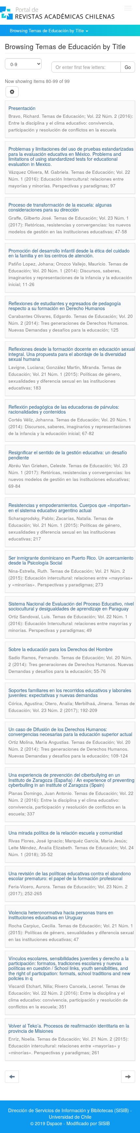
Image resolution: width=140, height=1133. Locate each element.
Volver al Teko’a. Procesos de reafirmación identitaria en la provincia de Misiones (68, 1028)
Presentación (21, 108)
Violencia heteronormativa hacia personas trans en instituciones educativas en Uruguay (60, 915)
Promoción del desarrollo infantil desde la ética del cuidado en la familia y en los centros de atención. (69, 253)
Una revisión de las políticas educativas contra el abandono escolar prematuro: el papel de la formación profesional (69, 875)
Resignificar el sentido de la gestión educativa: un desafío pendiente (67, 454)
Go (128, 67)
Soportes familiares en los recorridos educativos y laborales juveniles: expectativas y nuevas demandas (69, 692)
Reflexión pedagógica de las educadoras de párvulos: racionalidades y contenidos (63, 409)
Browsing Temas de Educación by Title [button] (47, 30)
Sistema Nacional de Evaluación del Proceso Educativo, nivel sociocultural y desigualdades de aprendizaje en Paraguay (71, 606)
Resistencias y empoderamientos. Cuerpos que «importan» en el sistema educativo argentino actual (69, 507)
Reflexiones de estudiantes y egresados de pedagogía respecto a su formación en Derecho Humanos (64, 305)
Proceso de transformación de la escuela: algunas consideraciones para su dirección (60, 207)
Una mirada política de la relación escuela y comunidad (65, 832)
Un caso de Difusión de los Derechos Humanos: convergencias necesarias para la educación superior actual (70, 731)
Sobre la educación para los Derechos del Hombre (60, 649)
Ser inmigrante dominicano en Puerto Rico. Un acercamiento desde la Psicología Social (70, 560)
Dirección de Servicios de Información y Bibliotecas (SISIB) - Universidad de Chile (70, 1113)
